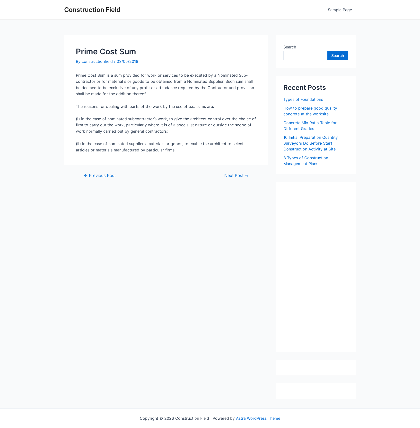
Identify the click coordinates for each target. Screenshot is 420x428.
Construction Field (92, 9)
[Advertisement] (319, 269)
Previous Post (100, 175)
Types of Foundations (303, 99)
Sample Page (340, 9)
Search (289, 47)
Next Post (236, 175)
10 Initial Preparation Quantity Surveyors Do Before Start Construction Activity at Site (310, 143)
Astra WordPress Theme (258, 418)
